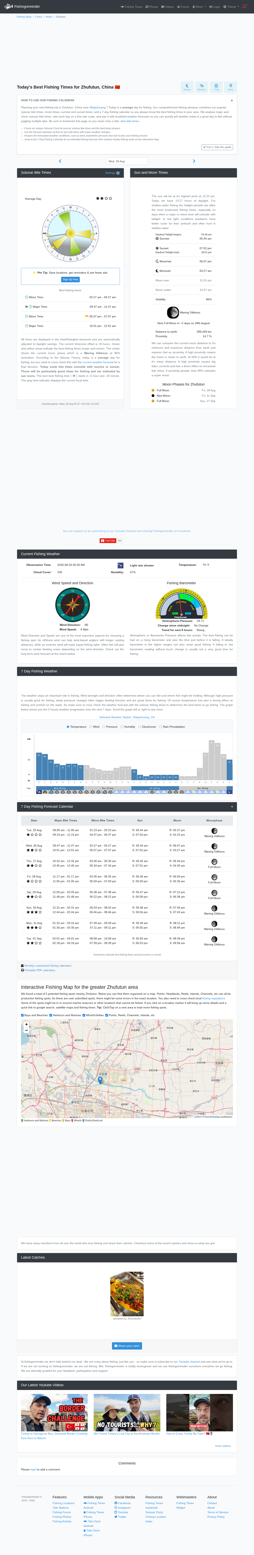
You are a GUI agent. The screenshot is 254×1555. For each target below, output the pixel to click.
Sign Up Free (70, 279)
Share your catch (128, 1345)
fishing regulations (213, 998)
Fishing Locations (64, 1503)
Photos (153, 6)
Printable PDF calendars (40, 970)
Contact (212, 1503)
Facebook (124, 1503)
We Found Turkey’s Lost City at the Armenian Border (127, 1433)
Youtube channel (189, 1361)
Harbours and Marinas (67, 1015)
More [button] (199, 6)
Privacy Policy (216, 1516)
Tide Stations (61, 1507)
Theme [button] (231, 6)
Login (216, 6)
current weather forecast (98, 362)
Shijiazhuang (97, 107)
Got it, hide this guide (219, 147)
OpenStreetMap (212, 1116)
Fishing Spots (24, 17)
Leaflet (197, 1116)
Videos (169, 6)
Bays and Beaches (36, 1015)
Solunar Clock (154, 1512)
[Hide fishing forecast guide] (232, 101)
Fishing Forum (62, 1512)
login (33, 1469)
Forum (184, 6)
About (211, 1507)
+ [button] (26, 1024)
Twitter (121, 1516)
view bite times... (130, 121)
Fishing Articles (62, 1521)
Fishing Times (133, 6)
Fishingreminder (26, 7)
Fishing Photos (62, 1516)
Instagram (124, 1507)
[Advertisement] (127, 49)
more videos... (224, 1445)
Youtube (122, 1512)
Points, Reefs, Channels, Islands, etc (132, 1015)
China (38, 17)
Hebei (49, 17)
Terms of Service (217, 1512)
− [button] (26, 1030)
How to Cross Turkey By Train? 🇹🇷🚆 (189, 1433)
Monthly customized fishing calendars (47, 965)
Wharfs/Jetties (95, 1015)
